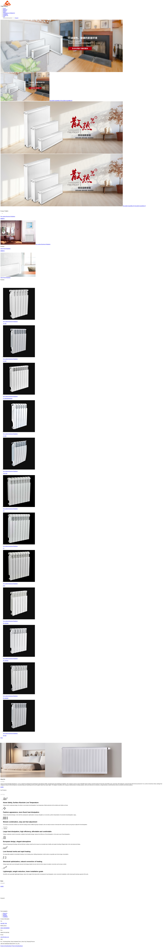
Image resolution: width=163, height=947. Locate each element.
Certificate (5, 14)
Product (5, 10)
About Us (5, 9)
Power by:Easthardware (17, 945)
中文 (4, 16)
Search (16, 17)
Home (4, 8)
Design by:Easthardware (6, 945)
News (4, 11)
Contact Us (5, 15)
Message (5, 915)
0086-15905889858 (5, 928)
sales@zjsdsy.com (5, 937)
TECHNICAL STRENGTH (9, 13)
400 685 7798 (4, 923)
